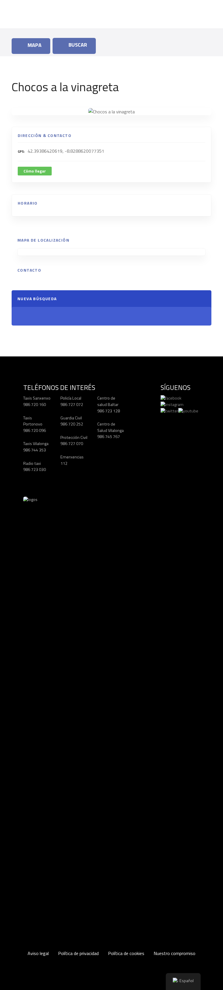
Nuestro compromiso (174, 953)
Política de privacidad (78, 953)
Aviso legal (38, 953)
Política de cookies (126, 953)
